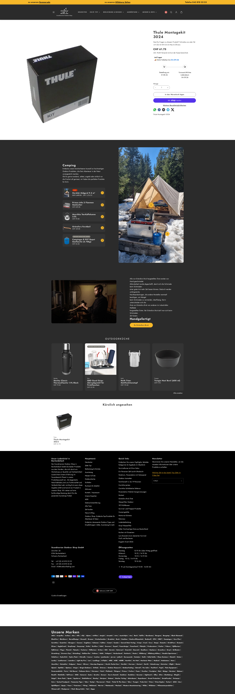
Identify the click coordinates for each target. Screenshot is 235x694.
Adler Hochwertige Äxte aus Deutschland (133, 529)
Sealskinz (131, 675)
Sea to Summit (113, 675)
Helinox (95, 653)
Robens (180, 671)
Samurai (83, 675)
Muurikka (55, 664)
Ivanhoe (97, 657)
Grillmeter (176, 650)
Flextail (69, 650)
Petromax (122, 519)
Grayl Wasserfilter (125, 525)
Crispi (139, 643)
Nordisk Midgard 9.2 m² (83, 193)
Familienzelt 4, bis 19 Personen (130, 482)
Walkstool (93, 685)
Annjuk (102, 636)
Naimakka (64, 664)
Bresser (91, 639)
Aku (73, 636)
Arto (116, 636)
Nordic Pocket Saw (112, 664)
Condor (116, 643)
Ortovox (103, 668)
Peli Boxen (74, 671)
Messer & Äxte (149, 12)
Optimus (69, 668)
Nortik (146, 664)
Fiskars (168, 646)
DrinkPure (172, 643)
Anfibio (95, 636)
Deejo (156, 643)
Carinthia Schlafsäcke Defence (129, 488)
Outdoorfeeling (128, 668)
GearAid (128, 650)
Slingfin (177, 675)
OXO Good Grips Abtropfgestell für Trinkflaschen (95, 382)
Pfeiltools (109, 671)
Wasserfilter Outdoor (126, 502)
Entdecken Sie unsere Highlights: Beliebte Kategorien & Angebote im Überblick (134, 463)
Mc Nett (136, 660)
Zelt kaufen (89, 509)
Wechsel (118, 685)
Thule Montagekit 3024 (62, 440)
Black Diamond (177, 636)
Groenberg (55, 653)
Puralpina (153, 671)
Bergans (158, 636)
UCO (175, 682)
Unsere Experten (91, 496)
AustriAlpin (124, 636)
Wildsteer (152, 685)
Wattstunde (109, 685)
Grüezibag (77, 653)
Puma (138, 671)
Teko (86, 682)
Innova (90, 657)
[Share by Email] (163, 110)
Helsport (108, 653)
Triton (151, 682)
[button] (53, 12)
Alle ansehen (177, 393)
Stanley (96, 678)
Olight (171, 664)
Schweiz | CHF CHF (106, 591)
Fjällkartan (176, 646)
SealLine (123, 675)
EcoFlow (95, 646)
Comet (109, 643)
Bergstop (166, 636)
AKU (53, 636)
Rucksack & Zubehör (92, 486)
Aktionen (88, 489)
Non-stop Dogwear (97, 664)
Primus (124, 671)
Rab (159, 671)
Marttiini (128, 660)
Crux (151, 643)
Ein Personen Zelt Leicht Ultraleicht (131, 471)
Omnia (178, 664)
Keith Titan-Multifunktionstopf (129, 381)
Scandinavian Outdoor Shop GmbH (67, 547)
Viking (85, 685)
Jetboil (119, 657)
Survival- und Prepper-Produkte (130, 509)
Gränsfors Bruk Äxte (126, 498)
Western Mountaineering (132, 685)
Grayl (169, 650)
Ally (83, 636)
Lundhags (96, 660)
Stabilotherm (87, 678)
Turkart (169, 682)
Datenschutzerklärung (92, 503)
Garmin (112, 650)
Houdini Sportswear (169, 653)
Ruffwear (70, 675)
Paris (66, 671)
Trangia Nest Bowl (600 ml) (167, 380)
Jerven (113, 657)
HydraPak (64, 657)
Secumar (140, 675)
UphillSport (55, 685)
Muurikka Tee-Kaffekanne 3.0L (84, 215)
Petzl (102, 671)
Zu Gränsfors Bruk (141, 325)
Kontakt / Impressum (92, 492)
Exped (115, 646)
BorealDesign (74, 639)
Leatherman (62, 660)
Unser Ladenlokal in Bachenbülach (60, 459)
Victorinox (77, 685)
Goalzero (152, 650)
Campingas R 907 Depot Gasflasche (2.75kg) (83, 240)
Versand (164, 53)
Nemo (79, 664)
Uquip (63, 685)
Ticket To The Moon (119, 682)
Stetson (111, 678)
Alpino (88, 636)
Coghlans (87, 643)
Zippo (93, 689)
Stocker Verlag (120, 678)
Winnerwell (55, 689)
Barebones (150, 636)
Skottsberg (168, 675)
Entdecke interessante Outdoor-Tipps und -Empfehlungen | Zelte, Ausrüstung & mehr (100, 523)
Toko (129, 682)
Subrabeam (132, 678)
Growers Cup (66, 653)
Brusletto (111, 639)
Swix (53, 682)
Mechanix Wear (146, 660)
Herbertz (127, 653)
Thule (108, 682)
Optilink (61, 668)
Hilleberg (142, 653)
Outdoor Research (114, 668)
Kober (179, 657)
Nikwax (86, 664)
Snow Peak (62, 678)
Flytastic (76, 650)
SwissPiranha (167, 678)
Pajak (161, 668)
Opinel (54, 668)
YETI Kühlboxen (124, 505)
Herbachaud (118, 653)
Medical (157, 660)
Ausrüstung (132, 12)
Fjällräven (55, 650)
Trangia (136, 682)
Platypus (117, 671)
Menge (155, 84)
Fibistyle (143, 646)
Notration (164, 664)
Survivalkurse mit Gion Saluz (129, 468)
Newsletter (157, 458)
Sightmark (148, 675)
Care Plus (177, 639)
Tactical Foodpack (63, 682)
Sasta (90, 675)
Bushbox (124, 639)
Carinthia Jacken (124, 485)
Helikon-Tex (86, 653)
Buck (118, 639)
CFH (155, 639)
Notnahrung (154, 664)
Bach (136, 636)
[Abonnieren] (181, 480)
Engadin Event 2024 (126, 542)
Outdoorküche (90, 479)
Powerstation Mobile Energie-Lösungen (132, 492)
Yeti (87, 689)
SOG (77, 675)
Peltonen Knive (84, 671)
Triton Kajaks (159, 682)
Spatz (69, 678)
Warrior (101, 685)
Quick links (124, 458)
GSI (106, 650)
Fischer (161, 646)
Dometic (163, 643)
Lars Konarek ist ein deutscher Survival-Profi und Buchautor (133, 537)
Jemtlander (105, 657)
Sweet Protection (154, 678)
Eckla (88, 646)
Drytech (180, 643)
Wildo (145, 685)
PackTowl (154, 668)
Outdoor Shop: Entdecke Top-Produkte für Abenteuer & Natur (100, 517)
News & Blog (89, 513)
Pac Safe (146, 668)
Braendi (84, 639)
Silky (156, 675)
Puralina (145, 671)
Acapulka (60, 636)
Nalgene (72, 664)
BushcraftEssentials (136, 639)
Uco (179, 682)
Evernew (108, 646)
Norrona (132, 664)
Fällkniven (93, 650)
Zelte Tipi (94, 12)
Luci (89, 660)
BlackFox (54, 639)
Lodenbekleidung (125, 522)
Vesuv (69, 685)
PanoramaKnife (57, 671)
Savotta (97, 675)
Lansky (54, 660)
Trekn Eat (143, 682)
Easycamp (81, 646)
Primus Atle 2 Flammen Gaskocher (83, 203)
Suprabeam (142, 678)
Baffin (141, 636)
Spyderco (77, 678)
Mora (173, 660)
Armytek (110, 636)
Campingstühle (124, 512)
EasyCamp (72, 646)
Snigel (53, 678)
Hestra (135, 653)
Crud (145, 643)
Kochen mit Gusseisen (126, 532)
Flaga (62, 650)
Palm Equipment (171, 668)
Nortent (121, 495)
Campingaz (168, 639)
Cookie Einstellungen (58, 595)
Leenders (71, 660)
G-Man (100, 650)
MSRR (121, 660)
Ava (131, 636)
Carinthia (54, 643)
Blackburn (64, 639)
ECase (53, 646)
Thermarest (100, 682)
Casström (63, 643)
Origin (75, 668)
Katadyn (137, 657)
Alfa (78, 636)
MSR (116, 660)
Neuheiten (82, 12)
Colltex (103, 643)
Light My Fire (82, 660)
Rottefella (61, 675)
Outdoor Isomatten (125, 478)
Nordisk (124, 664)
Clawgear (71, 643)
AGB (86, 499)
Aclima (67, 636)
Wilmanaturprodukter (165, 685)
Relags (165, 671)
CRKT (160, 639)
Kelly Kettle (152, 657)
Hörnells (82, 657)
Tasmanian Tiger (77, 682)
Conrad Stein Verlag (128, 643)
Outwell (138, 668)
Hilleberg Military (154, 653)
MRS (111, 660)
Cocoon (80, 643)
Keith (144, 657)
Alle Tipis (88, 506)
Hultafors (55, 657)
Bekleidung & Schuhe (112, 12)
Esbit (102, 646)
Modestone (165, 660)
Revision (172, 671)
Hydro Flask (73, 657)
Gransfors (161, 650)
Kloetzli (172, 657)
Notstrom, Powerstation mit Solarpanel (132, 475)
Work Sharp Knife (78, 689)
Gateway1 (120, 650)
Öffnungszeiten (126, 547)
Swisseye (176, 678)
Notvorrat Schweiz (125, 515)
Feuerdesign (124, 646)
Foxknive (84, 650)
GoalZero (144, 650)
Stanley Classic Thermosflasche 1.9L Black (66, 381)
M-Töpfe (104, 660)
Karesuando (128, 657)
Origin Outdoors (86, 668)
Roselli (53, 675)
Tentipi (92, 682)
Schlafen (88, 482)
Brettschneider (100, 639)
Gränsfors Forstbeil (81, 226)
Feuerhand (134, 646)
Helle (102, 653)
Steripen (103, 678)
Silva (161, 675)
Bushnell (148, 639)
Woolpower (65, 689)
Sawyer (104, 675)
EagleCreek (62, 646)
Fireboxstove (152, 646)
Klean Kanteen (163, 657)
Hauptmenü (90, 458)
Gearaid (136, 650)
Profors (131, 671)
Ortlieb (96, 668)
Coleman (95, 643)
